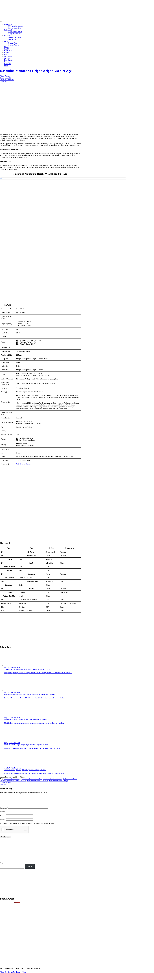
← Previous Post (5, 782)
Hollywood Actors (14, 28)
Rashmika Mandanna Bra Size (32, 779)
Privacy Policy (21, 972)
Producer (7, 62)
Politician (7, 52)
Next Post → (4, 784)
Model (6, 47)
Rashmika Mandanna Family (52, 779)
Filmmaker (7, 64)
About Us (3, 972)
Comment (4, 808)
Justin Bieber (20, 464)
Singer (6, 49)
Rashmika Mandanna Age (12, 779)
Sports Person (8, 50)
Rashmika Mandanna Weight (58, 781)
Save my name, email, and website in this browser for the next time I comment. (29, 823)
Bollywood (8, 30)
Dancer (6, 54)
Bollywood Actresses (15, 32)
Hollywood (8, 24)
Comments (3, 81)
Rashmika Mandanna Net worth (37, 781)
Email (2, 815)
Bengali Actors (13, 43)
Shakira (27, 464)
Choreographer (9, 56)
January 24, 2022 (5, 78)
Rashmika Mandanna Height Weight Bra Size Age (36, 71)
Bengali (6, 41)
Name (2, 812)
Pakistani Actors (13, 39)
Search (2, 863)
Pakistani (7, 35)
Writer (6, 66)
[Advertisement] (36, 14)
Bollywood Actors (14, 33)
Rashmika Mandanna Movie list (15, 781)
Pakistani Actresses (14, 37)
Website (2, 819)
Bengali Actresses (14, 45)
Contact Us (11, 972)
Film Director (8, 60)
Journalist (7, 58)
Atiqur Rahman (5, 76)
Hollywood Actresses (15, 26)
